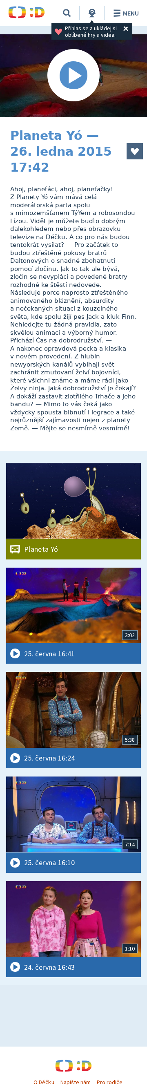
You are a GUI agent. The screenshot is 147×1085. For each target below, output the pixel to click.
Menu (131, 13)
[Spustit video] (73, 75)
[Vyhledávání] (67, 13)
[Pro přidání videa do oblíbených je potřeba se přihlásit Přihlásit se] (135, 151)
